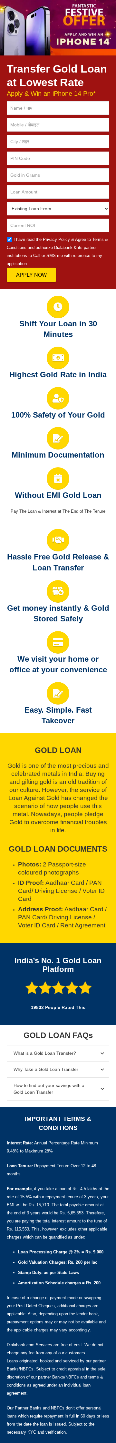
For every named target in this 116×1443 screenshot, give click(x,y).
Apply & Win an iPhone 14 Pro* (51, 93)
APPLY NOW (31, 275)
